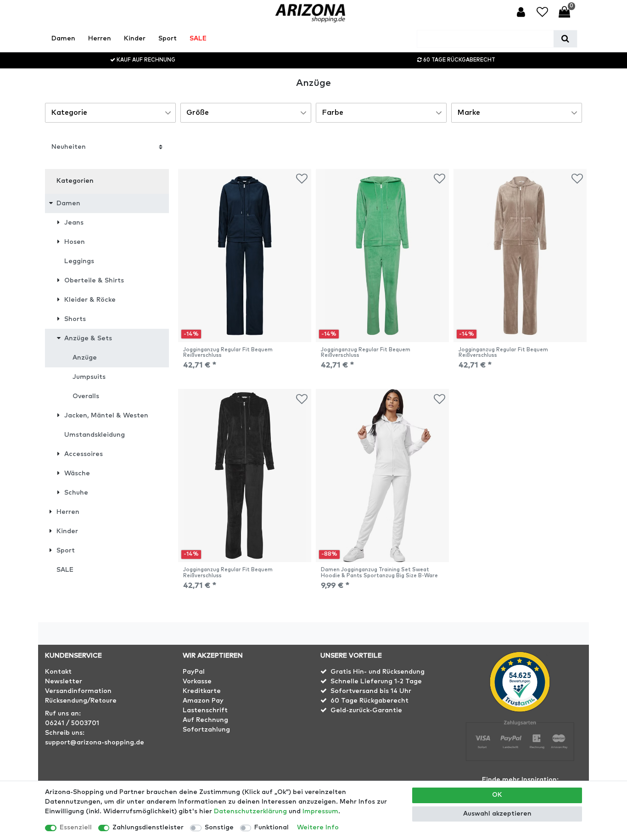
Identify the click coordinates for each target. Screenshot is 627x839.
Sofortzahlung (206, 729)
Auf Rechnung (205, 720)
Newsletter (63, 681)
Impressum (320, 811)
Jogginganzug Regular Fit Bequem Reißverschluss (228, 352)
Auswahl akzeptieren (497, 814)
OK (497, 795)
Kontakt (58, 672)
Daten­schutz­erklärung (250, 811)
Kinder (135, 38)
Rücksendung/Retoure (81, 701)
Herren (99, 38)
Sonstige (219, 827)
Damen (63, 38)
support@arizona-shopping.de (94, 742)
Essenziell (76, 827)
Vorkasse (197, 681)
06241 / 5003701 (72, 723)
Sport (167, 38)
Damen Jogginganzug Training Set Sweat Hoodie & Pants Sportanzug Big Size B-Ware (379, 572)
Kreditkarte (202, 691)
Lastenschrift (205, 710)
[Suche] (565, 38)
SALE (198, 38)
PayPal (194, 672)
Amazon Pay (203, 701)
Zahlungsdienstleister (148, 827)
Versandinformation (78, 691)
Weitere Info (318, 827)
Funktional (271, 827)
